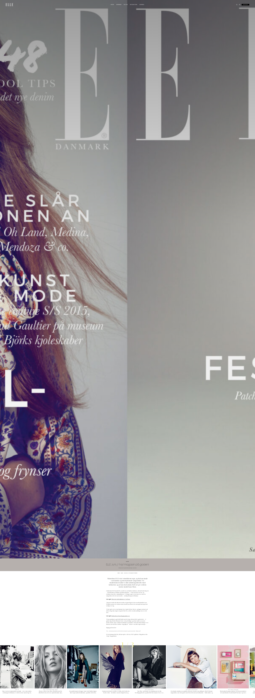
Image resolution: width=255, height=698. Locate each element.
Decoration (133, 4)
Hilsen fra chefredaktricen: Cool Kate (120, 599)
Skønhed (119, 4)
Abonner (245, 4)
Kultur (126, 4)
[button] (138, 645)
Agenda (141, 4)
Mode (112, 4)
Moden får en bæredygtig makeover (120, 616)
